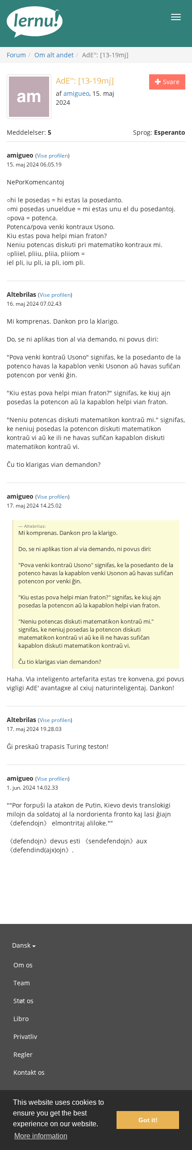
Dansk (22, 945)
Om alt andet (54, 55)
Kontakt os (29, 1072)
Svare (170, 81)
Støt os (23, 1000)
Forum (16, 55)
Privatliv (25, 1036)
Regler (23, 1054)
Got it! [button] (148, 1120)
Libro (21, 1018)
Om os (23, 965)
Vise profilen (52, 155)
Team (21, 983)
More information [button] (40, 1136)
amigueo (76, 93)
